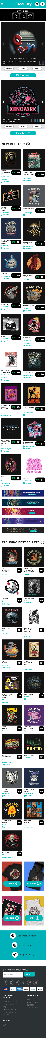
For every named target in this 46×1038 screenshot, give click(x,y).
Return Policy (10, 1012)
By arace (5, 731)
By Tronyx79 (28, 602)
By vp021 (5, 574)
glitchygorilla (11, 121)
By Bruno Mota (28, 178)
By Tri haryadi (6, 825)
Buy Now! (23, 75)
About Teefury (10, 1002)
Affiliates (32, 1000)
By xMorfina (27, 480)
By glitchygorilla (28, 446)
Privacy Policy (34, 1002)
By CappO (5, 793)
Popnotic (8, 63)
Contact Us (8, 1004)
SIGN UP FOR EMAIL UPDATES (15, 970)
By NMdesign (5, 212)
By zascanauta (28, 375)
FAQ (4, 1007)
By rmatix (26, 279)
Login (5, 1025)
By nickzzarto (5, 276)
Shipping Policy (10, 1009)
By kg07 (27, 574)
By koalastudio (29, 731)
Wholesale (8, 1015)
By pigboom (5, 306)
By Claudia (5, 665)
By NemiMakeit (28, 246)
